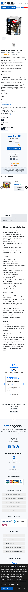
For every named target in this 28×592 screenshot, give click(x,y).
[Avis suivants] (24, 384)
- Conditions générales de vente (13, 547)
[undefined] (22, 372)
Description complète (5, 104)
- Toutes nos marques (11, 539)
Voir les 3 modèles (19, 188)
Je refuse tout (21, 588)
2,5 (6, 129)
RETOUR (4, 9)
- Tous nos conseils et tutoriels (12, 502)
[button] (14, 584)
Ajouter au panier (15, 148)
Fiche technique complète (6, 114)
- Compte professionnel (11, 535)
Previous (1, 187)
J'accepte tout (7, 588)
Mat (3, 119)
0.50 (3, 129)
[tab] (6, 215)
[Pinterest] (18, 447)
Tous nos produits (8, 7)
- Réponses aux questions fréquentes (14, 498)
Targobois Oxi (17, 181)
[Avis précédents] (4, 384)
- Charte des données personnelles (14, 551)
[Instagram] (14, 447)
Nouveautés (20, 7)
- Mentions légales (10, 543)
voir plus (11, 384)
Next (25, 187)
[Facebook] (10, 447)
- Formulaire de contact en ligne (12, 494)
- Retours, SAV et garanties (11, 510)
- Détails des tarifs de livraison (12, 506)
